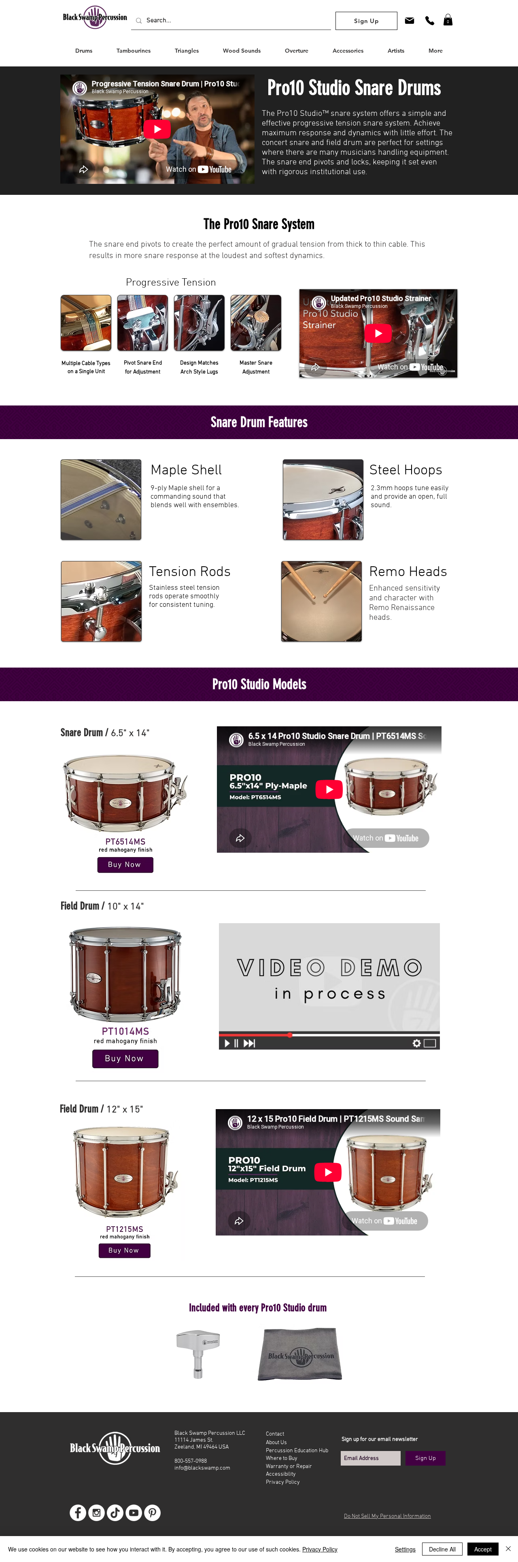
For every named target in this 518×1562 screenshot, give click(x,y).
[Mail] (409, 20)
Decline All (442, 1549)
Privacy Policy (320, 1549)
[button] (448, 20)
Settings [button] (405, 1549)
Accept (483, 1549)
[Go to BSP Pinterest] (152, 1512)
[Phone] (429, 20)
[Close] (508, 1549)
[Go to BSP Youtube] (133, 1512)
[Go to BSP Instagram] (96, 1512)
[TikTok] (115, 1512)
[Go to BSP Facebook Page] (78, 1512)
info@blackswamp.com (202, 1468)
